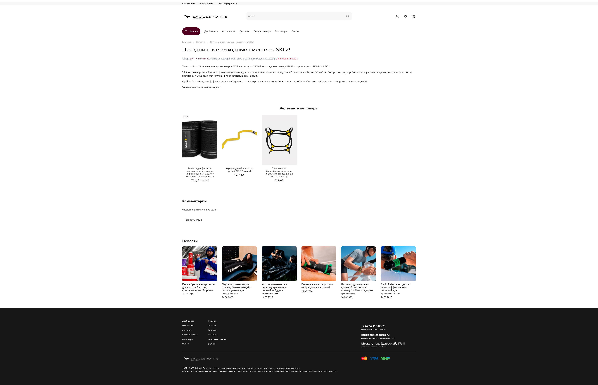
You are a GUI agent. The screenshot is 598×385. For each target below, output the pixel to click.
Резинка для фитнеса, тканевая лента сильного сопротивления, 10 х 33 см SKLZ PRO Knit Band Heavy (199, 172)
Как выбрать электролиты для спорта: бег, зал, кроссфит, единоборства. (198, 287)
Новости (200, 41)
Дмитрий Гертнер (199, 58)
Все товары (281, 31)
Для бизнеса (211, 31)
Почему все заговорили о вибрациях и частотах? (317, 286)
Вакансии (212, 334)
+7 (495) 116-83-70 (373, 326)
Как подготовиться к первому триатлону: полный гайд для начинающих (274, 289)
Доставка (244, 31)
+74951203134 (206, 3)
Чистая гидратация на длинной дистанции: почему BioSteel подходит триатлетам (357, 289)
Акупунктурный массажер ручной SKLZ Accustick (239, 169)
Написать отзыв (193, 219)
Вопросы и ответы (217, 339)
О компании (228, 31)
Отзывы (212, 325)
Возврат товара (262, 31)
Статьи (295, 31)
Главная (186, 41)
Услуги (211, 343)
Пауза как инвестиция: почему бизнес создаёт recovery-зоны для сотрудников (236, 289)
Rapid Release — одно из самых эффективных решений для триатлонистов (396, 289)
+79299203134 (188, 3)
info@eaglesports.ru (227, 3)
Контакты (212, 330)
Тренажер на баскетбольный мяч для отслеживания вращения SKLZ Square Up (279, 172)
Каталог (194, 31)
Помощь (212, 321)
